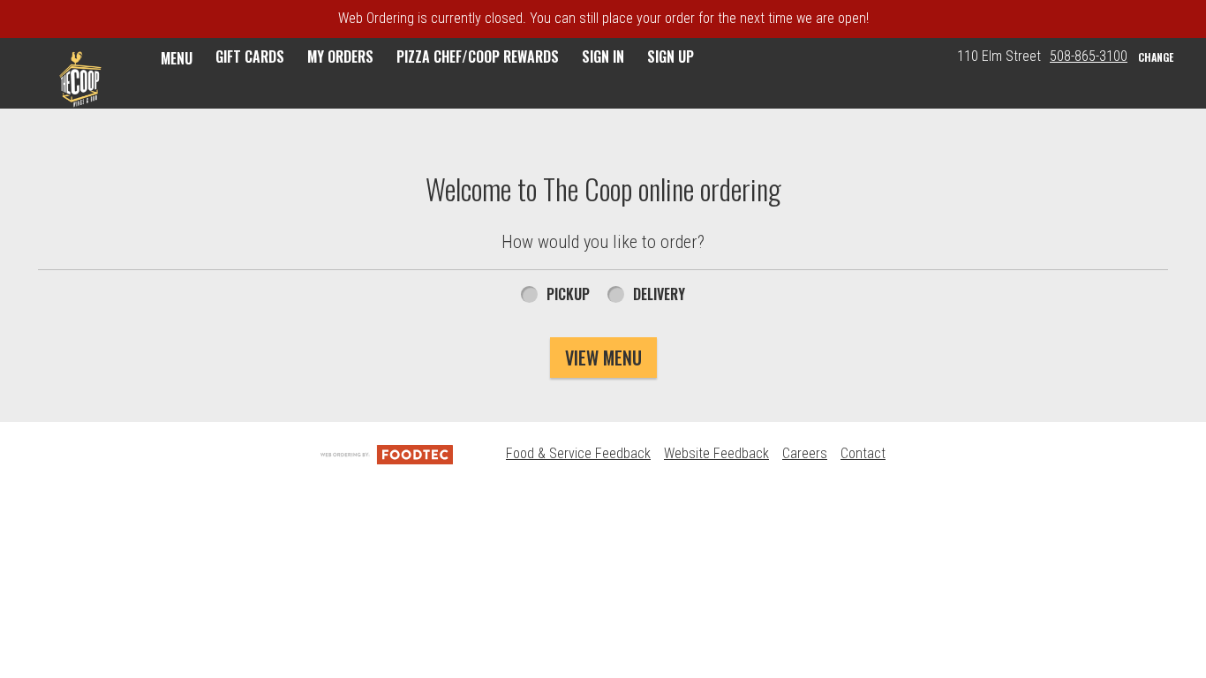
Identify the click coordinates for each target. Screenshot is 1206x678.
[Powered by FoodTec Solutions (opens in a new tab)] (386, 453)
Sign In (603, 56)
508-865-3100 (1088, 56)
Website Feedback (716, 453)
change (1155, 56)
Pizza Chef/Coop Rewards (477, 56)
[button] (80, 79)
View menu (603, 357)
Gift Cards (249, 56)
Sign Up (670, 56)
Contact (863, 453)
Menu (176, 58)
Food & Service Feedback (578, 453)
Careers (804, 453)
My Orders (340, 56)
